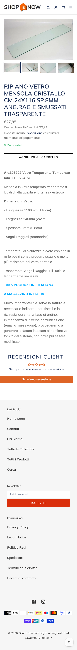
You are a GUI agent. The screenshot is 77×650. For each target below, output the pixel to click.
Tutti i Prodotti (18, 459)
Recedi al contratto (21, 578)
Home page (16, 418)
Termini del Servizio (22, 568)
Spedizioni (15, 558)
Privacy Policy (18, 527)
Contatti (13, 429)
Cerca (11, 469)
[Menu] (71, 7)
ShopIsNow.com (29, 633)
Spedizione (34, 133)
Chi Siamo (15, 439)
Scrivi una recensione (36, 379)
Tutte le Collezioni (20, 449)
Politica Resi (16, 547)
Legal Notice (16, 537)
